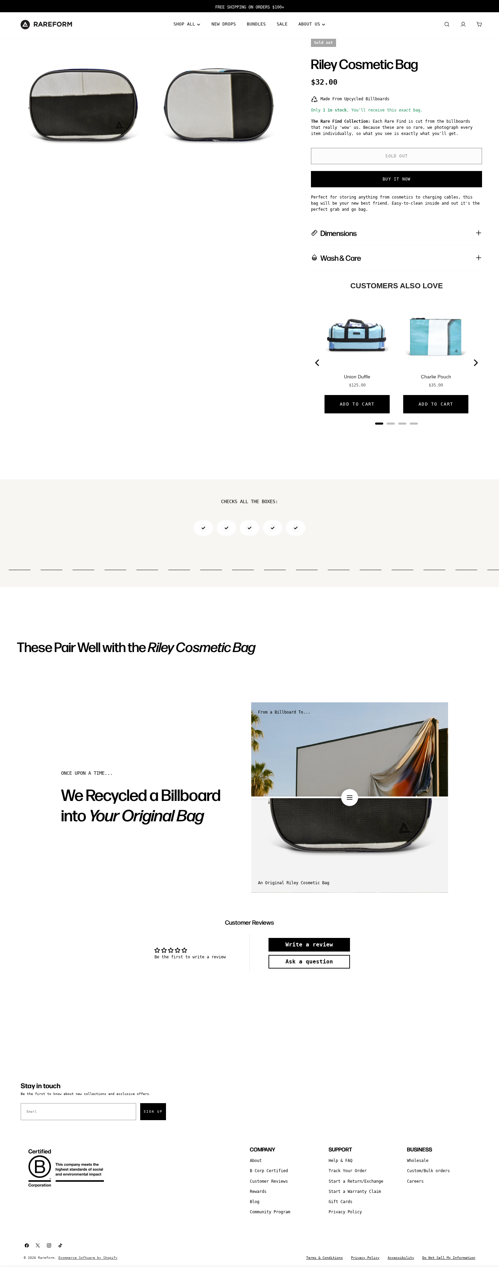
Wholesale (417, 1160)
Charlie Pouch (436, 376)
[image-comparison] (349, 797)
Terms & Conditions (324, 1258)
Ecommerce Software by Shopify (87, 1258)
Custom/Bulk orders (428, 1170)
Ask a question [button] (309, 961)
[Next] (475, 363)
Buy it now (396, 179)
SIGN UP (153, 1111)
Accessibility (401, 1258)
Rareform (46, 1258)
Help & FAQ (340, 1160)
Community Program (270, 1212)
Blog (254, 1201)
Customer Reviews (269, 1181)
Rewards (258, 1191)
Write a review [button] (309, 944)
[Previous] (318, 363)
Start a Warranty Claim (355, 1191)
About (256, 1160)
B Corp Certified (269, 1170)
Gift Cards (340, 1201)
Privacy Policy (345, 1212)
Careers (415, 1181)
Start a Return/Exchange (356, 1181)
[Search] (447, 24)
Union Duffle (357, 376)
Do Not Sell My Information (448, 1258)
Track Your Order (348, 1170)
